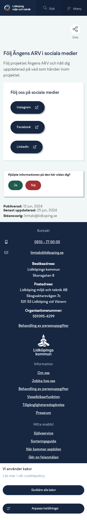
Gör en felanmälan (44, 457)
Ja (15, 185)
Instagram (30, 108)
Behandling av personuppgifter (43, 325)
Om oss (43, 372)
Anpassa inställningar (45, 508)
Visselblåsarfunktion (43, 396)
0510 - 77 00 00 (47, 242)
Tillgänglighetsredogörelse (43, 404)
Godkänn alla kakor (43, 490)
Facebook (30, 128)
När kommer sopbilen (43, 449)
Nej (33, 185)
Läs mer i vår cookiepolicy (24, 476)
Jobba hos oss (43, 380)
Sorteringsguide (43, 441)
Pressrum (60, 412)
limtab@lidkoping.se (47, 252)
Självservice (43, 433)
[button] (49, 8)
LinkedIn (29, 148)
